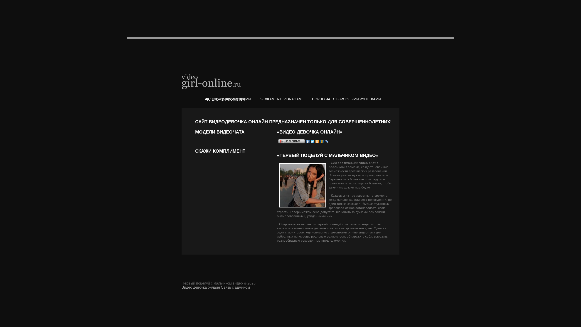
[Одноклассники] (317, 141)
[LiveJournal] (327, 141)
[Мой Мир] (322, 141)
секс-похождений (373, 199)
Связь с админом (235, 287)
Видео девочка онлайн (211, 81)
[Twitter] (312, 141)
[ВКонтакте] (307, 141)
